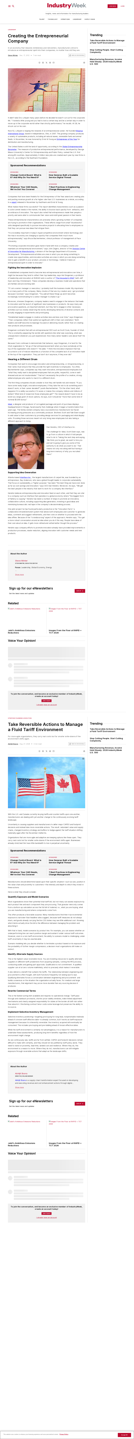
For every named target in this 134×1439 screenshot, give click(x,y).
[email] (54, 63)
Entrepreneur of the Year (67, 139)
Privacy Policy (64, 1434)
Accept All (124, 1435)
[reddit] (50, 63)
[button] (9, 6)
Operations (65, 19)
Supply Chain (90, 19)
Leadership (77, 19)
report (14, 202)
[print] (84, 63)
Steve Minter (13, 55)
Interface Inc (25, 477)
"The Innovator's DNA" (64, 278)
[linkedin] (43, 63)
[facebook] (39, 63)
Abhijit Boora (13, 698)
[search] (13, 6)
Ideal (10, 404)
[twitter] (46, 63)
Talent (42, 19)
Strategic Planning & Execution (20, 672)
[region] (67, 1435)
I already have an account (46, 659)
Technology (53, 19)
